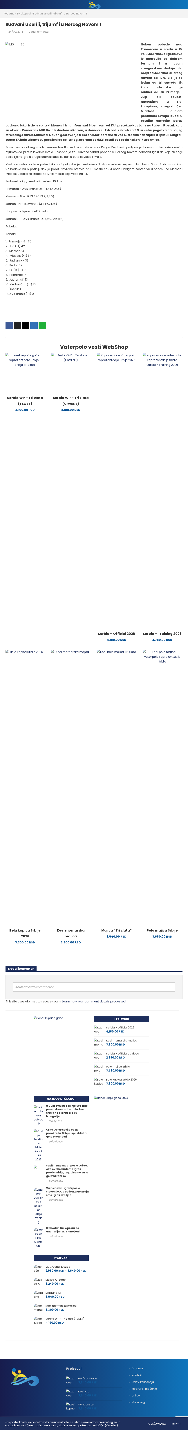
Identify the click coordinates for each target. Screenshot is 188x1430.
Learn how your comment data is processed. (94, 1001)
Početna (9, 13)
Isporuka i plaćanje (144, 1389)
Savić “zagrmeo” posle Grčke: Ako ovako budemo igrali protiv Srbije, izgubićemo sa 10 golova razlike (67, 1171)
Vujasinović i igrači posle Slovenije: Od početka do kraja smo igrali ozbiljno (67, 1191)
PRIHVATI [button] (176, 1423)
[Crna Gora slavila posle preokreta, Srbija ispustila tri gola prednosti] (38, 1145)
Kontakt (137, 1375)
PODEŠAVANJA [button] (156, 1423)
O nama (137, 1368)
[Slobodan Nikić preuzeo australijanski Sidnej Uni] (38, 1237)
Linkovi (136, 1395)
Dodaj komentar (39, 32)
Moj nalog (138, 1402)
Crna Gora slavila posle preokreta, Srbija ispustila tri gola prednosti (66, 1133)
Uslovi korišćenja (143, 1382)
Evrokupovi (24, 13)
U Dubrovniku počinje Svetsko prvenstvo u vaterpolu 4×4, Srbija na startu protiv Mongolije (67, 1111)
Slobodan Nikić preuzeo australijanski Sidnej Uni (62, 1229)
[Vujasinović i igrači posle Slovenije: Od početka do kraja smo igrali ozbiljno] (38, 1206)
